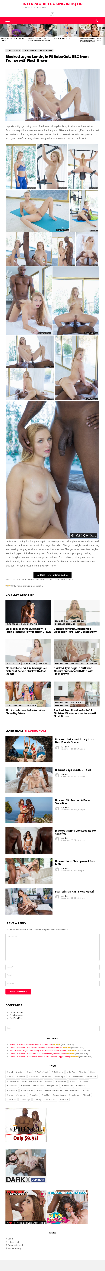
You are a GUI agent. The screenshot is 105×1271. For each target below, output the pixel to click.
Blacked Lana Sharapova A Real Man (75, 862)
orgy (11, 1095)
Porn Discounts (16, 1015)
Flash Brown (77, 663)
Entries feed (13, 1242)
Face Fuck (62, 1081)
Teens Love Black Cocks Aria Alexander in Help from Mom (36, 1047)
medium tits (28, 1090)
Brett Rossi (77, 702)
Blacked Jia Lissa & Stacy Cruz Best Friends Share (74, 741)
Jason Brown (30, 624)
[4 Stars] (11, 586)
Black (11, 1076)
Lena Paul (42, 663)
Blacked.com (13, 624)
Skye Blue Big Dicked (62, 38)
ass (30, 1072)
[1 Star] (6, 586)
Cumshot (92, 1076)
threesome (51, 1099)
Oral (87, 1090)
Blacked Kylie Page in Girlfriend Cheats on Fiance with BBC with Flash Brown (73, 671)
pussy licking (60, 1095)
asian (20, 1072)
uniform (65, 1099)
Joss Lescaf (29, 663)
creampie (60, 1076)
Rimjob (87, 1095)
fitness (55, 579)
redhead (75, 1095)
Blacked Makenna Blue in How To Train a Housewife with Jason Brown (28, 630)
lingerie (81, 1085)
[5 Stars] (13, 586)
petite (46, 1095)
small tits (12, 1099)
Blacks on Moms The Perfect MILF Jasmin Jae (31, 1044)
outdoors (22, 1095)
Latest (53, 15)
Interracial (68, 1085)
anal (11, 1072)
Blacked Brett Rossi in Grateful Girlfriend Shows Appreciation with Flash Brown (75, 713)
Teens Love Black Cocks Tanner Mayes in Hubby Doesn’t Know (38, 1054)
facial (45, 579)
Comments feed (15, 1245)
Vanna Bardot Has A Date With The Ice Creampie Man (39, 39)
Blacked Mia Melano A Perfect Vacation (73, 801)
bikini (93, 1072)
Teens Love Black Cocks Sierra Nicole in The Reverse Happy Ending (40, 1057)
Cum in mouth (77, 1076)
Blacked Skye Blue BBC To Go (73, 770)
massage (13, 1090)
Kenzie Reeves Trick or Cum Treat (12, 39)
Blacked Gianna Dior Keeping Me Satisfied (75, 832)
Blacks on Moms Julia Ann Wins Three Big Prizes (25, 712)
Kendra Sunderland (65, 624)
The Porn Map (16, 1018)
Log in (10, 1239)
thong (38, 1099)
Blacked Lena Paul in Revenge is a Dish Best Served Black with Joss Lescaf (26, 671)
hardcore (67, 579)
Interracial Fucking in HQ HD (53, 3)
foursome (13, 1085)
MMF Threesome (54, 1090)
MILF (40, 1090)
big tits (11, 579)
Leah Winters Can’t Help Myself (74, 891)
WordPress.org (14, 1248)
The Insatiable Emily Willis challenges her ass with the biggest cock (91, 40)
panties (35, 1095)
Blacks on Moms (15, 705)
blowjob (34, 579)
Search (96, 20)
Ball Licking (58, 1072)
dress (49, 1081)
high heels (53, 1085)
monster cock (73, 1090)
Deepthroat (14, 1081)
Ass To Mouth (43, 1072)
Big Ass (72, 1072)
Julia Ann (31, 705)
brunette (47, 1076)
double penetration (33, 1081)
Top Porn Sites (16, 1012)
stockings (26, 1099)
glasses (26, 1085)
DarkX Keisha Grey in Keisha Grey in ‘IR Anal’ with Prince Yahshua (39, 1050)
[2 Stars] (8, 586)
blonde (22, 579)
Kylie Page (92, 663)
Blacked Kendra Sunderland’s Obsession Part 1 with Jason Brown (75, 630)
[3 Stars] (9, 586)
